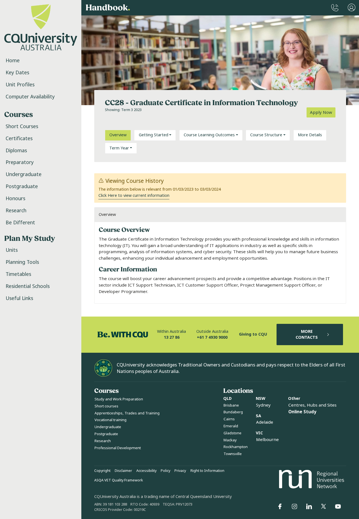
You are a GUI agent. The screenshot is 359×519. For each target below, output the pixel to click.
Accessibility (146, 470)
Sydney (263, 405)
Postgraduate (22, 186)
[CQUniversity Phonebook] (335, 7)
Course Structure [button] (266, 135)
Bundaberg (233, 412)
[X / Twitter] (323, 506)
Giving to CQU (253, 334)
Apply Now (321, 112)
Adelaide (264, 422)
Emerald (231, 426)
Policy (165, 470)
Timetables (18, 274)
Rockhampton (236, 446)
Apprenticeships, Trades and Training (127, 413)
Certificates (19, 138)
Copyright (102, 470)
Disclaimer (123, 470)
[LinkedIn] (309, 506)
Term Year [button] (119, 148)
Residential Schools (28, 286)
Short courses (106, 406)
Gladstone (232, 433)
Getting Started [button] (153, 135)
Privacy (180, 470)
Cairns (229, 419)
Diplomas (16, 150)
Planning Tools (22, 262)
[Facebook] (280, 506)
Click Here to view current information (133, 196)
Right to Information (207, 470)
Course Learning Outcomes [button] (209, 135)
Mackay (230, 440)
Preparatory (20, 162)
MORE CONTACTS (307, 335)
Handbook (108, 8)
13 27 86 (172, 337)
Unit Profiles (20, 84)
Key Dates (17, 72)
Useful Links (19, 298)
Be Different (20, 222)
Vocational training (110, 420)
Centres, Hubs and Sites (312, 405)
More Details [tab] (310, 135)
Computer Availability (30, 96)
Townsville (233, 453)
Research (16, 210)
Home (13, 60)
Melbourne (267, 440)
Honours (15, 198)
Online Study (302, 412)
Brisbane (231, 405)
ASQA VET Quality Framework (118, 480)
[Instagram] (294, 506)
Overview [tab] (117, 135)
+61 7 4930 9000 (212, 337)
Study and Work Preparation (119, 399)
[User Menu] (351, 7)
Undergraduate (24, 174)
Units (12, 250)
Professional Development (118, 448)
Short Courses (22, 126)
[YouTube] (338, 506)
